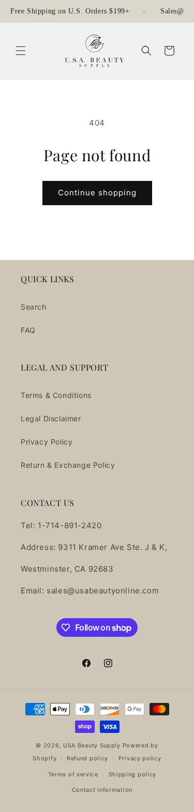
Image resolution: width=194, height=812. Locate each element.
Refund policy (87, 758)
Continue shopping (97, 192)
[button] (20, 50)
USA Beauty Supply (92, 745)
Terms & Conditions (56, 395)
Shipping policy (133, 774)
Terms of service (73, 774)
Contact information (102, 789)
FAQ (28, 330)
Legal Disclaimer (51, 418)
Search (34, 306)
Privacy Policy (46, 441)
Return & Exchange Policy (68, 465)
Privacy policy (139, 758)
